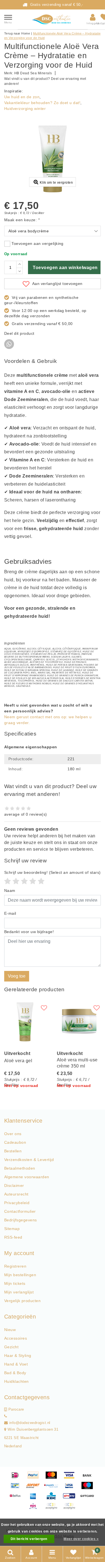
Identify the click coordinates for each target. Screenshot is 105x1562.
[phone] (5, 1416)
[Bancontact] (17, 1488)
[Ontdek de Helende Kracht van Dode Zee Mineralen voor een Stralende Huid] (53, 19)
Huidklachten (16, 1381)
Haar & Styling (17, 1355)
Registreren (15, 1266)
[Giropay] (71, 1498)
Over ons (13, 1133)
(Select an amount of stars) (52, 872)
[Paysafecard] (53, 1488)
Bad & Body (15, 1373)
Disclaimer (14, 1185)
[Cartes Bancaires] (53, 1508)
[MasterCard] (53, 1477)
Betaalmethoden (19, 1168)
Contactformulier (20, 1211)
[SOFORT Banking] (35, 1488)
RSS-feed (13, 1237)
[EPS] (35, 1508)
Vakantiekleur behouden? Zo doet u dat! (42, 102)
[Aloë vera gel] (26, 1022)
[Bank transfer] (88, 1477)
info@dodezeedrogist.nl (29, 1423)
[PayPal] (35, 1477)
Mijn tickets (14, 1283)
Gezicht (11, 1347)
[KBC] (53, 1498)
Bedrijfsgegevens (20, 1220)
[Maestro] (88, 1488)
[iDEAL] (17, 1477)
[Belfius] (17, 1498)
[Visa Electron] (71, 1488)
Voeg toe (16, 976)
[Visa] (71, 1477)
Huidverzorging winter (25, 108)
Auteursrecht (16, 1194)
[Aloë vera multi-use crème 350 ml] (79, 1022)
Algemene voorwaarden (26, 1177)
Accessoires (15, 1338)
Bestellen (13, 1151)
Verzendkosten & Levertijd (29, 1159)
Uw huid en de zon (21, 97)
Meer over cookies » (81, 1539)
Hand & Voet (16, 1364)
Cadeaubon (15, 1142)
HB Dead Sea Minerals (33, 73)
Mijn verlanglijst (19, 1292)
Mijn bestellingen (20, 1275)
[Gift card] (88, 1498)
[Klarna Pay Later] (70, 1508)
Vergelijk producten (22, 1300)
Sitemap (12, 1228)
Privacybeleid (16, 1203)
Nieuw (10, 1329)
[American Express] (35, 1498)
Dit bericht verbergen (29, 1539)
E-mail (10, 913)
